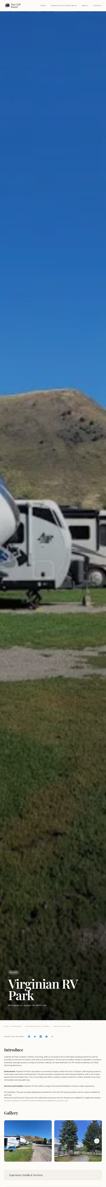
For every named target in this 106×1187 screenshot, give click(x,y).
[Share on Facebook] (29, 1036)
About (85, 6)
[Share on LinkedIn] (40, 1036)
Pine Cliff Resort (12, 1026)
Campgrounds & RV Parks (37, 1026)
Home (43, 6)
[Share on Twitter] (35, 1036)
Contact (97, 6)
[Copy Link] (52, 1036)
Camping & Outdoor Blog (64, 6)
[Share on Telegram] (46, 1036)
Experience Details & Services (26, 1175)
